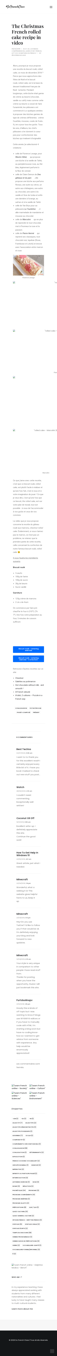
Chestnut (19, 678)
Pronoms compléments (23, 1195)
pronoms (33, 1190)
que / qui (34, 1207)
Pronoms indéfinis (21, 1199)
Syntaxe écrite (20, 1228)
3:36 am (28, 822)
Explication (18, 1157)
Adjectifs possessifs (22, 1131)
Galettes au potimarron (25, 681)
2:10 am (29, 791)
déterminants (36, 1152)
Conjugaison (21, 708)
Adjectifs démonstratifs (24, 1127)
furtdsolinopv (24, 1000)
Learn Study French (34, 51)
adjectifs (30, 1123)
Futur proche (35, 708)
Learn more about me (22, 1309)
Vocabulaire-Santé (32, 1245)
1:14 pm (28, 883)
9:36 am (29, 753)
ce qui (29, 1135)
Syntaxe (17, 1224)
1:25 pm (27, 1004)
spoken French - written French (27, 1220)
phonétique (19, 1190)
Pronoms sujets (20, 1203)
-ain (15, 1119)
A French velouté (22, 692)
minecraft (22, 879)
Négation (28, 1186)
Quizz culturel (20, 1211)
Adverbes (17, 1135)
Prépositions (19, 1207)
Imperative (18, 1169)
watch (20, 787)
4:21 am (28, 859)
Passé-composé (23, 712)
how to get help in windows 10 (27, 854)
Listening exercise (21, 1182)
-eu (23, 1119)
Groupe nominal (20, 1165)
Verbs (16, 1245)
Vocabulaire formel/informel (26, 1249)
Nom (36, 1182)
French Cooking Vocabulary (26, 1161)
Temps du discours (22, 1233)
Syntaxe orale (32, 1224)
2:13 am (28, 959)
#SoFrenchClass (19, 55)
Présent (36, 712)
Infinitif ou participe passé (24, 1173)
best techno (23, 749)
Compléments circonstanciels (26, 1144)
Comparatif (18, 1140)
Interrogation (20, 1178)
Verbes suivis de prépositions (26, 1241)
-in (31, 1119)
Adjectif (17, 1123)
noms (16, 1186)
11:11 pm (27, 918)
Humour (36, 1165)
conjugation (19, 1152)
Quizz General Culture (23, 1216)
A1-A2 (27, 49)
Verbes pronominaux (22, 1237)
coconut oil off (25, 818)
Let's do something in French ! (24, 53)
